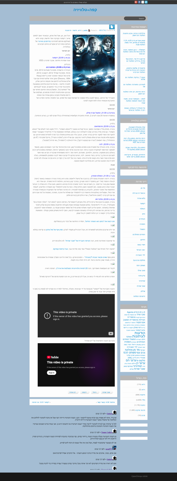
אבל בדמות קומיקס (60, 248)
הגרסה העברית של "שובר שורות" (77, 240)
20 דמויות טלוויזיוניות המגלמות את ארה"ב (72, 268)
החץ (143, 213)
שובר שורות (106, 392)
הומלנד (142, 208)
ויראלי (94, 392)
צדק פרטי (141, 275)
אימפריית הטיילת (139, 193)
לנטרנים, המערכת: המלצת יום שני (134, 85)
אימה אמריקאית (140, 317)
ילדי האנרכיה (140, 255)
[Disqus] (73, 439)
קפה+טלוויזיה (85, 9)
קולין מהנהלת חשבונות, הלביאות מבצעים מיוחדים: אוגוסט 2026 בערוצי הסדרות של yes (135, 130)
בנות (124, 325)
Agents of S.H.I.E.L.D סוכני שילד (136, 313)
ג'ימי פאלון (137, 327)
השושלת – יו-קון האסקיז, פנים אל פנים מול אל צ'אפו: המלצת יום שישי (134, 51)
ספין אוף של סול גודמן (54, 229)
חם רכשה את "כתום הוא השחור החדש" (100, 221)
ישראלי (142, 350)
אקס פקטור (140, 322)
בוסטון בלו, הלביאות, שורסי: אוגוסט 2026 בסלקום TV (135, 148)
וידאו (79, 30)
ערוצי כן (140, 363)
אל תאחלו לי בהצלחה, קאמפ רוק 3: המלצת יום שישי (134, 109)
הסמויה (142, 224)
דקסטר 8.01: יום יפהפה (40, 402)
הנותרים (142, 219)
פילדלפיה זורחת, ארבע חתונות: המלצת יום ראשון (134, 34)
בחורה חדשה (130, 325)
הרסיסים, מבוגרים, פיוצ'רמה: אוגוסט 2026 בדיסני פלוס (134, 155)
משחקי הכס (141, 265)
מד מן (143, 188)
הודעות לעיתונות (138, 334)
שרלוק (143, 291)
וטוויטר (40, 41)
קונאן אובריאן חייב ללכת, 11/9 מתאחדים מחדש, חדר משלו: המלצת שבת (134, 42)
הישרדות (138, 339)
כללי (143, 400)
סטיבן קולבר (130, 355)
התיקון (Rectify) (140, 344)
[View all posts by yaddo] (89, 30)
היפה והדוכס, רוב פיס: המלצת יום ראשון (134, 92)
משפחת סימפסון (140, 355)
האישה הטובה (130, 330)
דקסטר (84, 392)
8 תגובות (68, 30)
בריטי (143, 327)
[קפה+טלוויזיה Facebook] (139, 2)
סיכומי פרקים (140, 410)
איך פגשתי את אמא (130, 315)
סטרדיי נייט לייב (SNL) (136, 357)
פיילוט (134, 363)
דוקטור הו (130, 327)
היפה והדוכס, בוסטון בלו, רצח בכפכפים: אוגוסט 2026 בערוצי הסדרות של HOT (134, 140)
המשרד (142, 229)
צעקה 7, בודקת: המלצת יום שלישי (135, 78)
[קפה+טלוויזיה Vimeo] (142, 2)
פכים (143, 415)
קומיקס (130, 366)
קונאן (125, 366)
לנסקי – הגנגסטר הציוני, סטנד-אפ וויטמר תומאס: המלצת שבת (134, 100)
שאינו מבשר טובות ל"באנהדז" (96, 257)
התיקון (142, 239)
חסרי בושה (141, 244)
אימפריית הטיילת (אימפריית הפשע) (134, 318)
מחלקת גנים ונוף (139, 260)
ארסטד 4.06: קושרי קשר (106, 402)
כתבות (142, 405)
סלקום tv (141, 360)
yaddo (85, 30)
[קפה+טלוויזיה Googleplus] (136, 2)
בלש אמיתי (141, 198)
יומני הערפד (140, 250)
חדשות (75, 30)
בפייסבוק (47, 41)
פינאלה (129, 363)
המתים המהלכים (139, 234)
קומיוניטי (142, 280)
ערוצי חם (131, 360)
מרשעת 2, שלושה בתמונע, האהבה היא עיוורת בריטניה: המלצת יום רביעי (135, 70)
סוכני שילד (141, 270)
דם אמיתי (72, 392)
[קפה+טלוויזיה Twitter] (146, 2)
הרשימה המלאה (139, 296)
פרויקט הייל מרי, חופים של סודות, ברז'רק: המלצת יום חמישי (135, 61)
